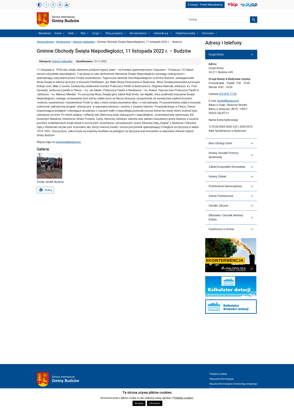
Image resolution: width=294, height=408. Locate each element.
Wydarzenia (63, 41)
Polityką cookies (183, 397)
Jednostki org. (161, 33)
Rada (71, 33)
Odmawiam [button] (154, 403)
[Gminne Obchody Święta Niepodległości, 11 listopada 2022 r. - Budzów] (49, 166)
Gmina (57, 33)
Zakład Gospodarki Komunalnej (227, 166)
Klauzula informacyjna (222, 378)
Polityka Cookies (218, 374)
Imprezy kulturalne (84, 41)
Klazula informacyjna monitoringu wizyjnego (233, 383)
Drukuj (45, 190)
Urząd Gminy (216, 54)
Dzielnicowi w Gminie (221, 229)
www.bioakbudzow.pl (68, 142)
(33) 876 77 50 (227, 94)
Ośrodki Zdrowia (218, 205)
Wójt (83, 33)
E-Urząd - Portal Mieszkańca (205, 4)
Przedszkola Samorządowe (225, 186)
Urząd (95, 33)
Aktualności (44, 33)
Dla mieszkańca (138, 33)
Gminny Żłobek (217, 176)
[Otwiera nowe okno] (232, 4)
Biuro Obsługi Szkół (220, 143)
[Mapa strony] (66, 4)
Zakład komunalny (185, 33)
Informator (208, 33)
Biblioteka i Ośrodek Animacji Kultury (226, 217)
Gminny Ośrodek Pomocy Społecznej (224, 155)
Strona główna (45, 41)
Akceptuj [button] (139, 403)
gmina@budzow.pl (228, 100)
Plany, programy (114, 33)
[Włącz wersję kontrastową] (39, 4)
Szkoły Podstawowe (221, 196)
